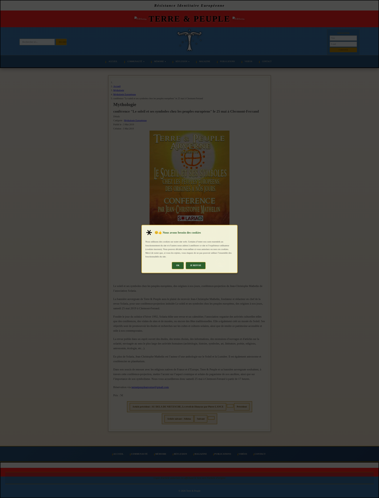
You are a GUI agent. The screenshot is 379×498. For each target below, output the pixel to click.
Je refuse (195, 265)
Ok (177, 265)
